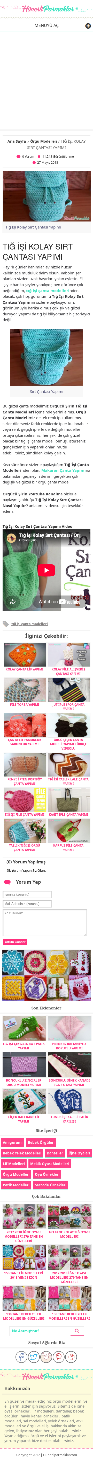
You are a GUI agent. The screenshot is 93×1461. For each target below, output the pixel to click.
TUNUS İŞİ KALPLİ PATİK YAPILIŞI (69, 1119)
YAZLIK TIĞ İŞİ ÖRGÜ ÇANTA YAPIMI (24, 847)
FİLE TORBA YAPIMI (24, 704)
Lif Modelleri (14, 1163)
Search (77, 1331)
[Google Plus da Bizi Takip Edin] (71, 1357)
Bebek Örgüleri (41, 1142)
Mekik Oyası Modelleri (49, 1163)
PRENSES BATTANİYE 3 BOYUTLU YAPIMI (69, 1046)
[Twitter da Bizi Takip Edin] (34, 1357)
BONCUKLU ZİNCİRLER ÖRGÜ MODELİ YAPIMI (23, 1082)
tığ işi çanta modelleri (47, 290)
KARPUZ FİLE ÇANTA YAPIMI (68, 847)
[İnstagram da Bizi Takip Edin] (46, 1357)
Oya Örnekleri (47, 1174)
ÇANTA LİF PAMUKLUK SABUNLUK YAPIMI (24, 742)
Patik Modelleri (16, 1184)
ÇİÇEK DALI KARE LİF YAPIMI (24, 1119)
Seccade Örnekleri (50, 1184)
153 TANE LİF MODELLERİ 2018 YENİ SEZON (23, 1275)
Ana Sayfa (16, 141)
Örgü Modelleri (43, 141)
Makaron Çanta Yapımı (63, 470)
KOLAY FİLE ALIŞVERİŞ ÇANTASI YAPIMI (68, 671)
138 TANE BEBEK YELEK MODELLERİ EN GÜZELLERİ (23, 1316)
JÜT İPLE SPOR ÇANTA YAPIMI (68, 706)
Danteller (55, 1153)
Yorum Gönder (15, 942)
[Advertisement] (46, 80)
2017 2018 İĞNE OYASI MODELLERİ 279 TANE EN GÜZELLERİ (23, 1236)
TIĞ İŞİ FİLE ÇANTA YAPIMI (24, 814)
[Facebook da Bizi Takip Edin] (21, 1357)
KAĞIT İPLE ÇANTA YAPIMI (68, 814)
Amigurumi (12, 1142)
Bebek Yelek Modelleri (22, 1153)
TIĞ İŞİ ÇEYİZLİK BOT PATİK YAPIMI (24, 1046)
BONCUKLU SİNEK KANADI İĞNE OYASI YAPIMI (69, 1082)
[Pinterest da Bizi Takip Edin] (59, 1357)
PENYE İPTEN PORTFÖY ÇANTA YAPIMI (24, 781)
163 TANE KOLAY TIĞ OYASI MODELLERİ (69, 1234)
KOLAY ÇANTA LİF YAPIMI (24, 669)
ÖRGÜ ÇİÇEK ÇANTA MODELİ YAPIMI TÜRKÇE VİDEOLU (68, 744)
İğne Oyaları (79, 1153)
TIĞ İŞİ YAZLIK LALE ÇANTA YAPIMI (68, 781)
